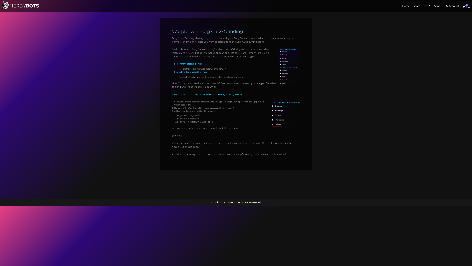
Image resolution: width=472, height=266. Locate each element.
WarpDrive (420, 6)
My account (452, 6)
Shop (437, 6)
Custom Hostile (210, 83)
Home (406, 6)
